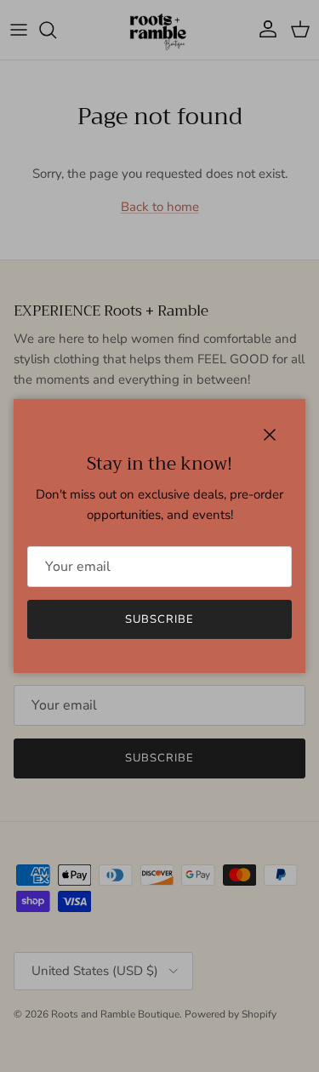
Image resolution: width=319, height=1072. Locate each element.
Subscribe (159, 619)
